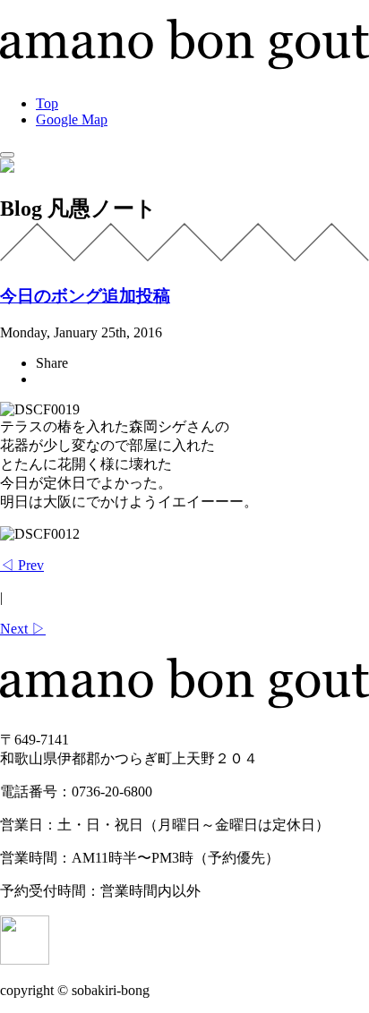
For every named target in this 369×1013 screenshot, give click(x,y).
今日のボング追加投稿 (85, 295)
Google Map (71, 119)
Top (47, 103)
